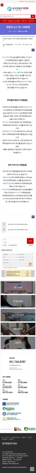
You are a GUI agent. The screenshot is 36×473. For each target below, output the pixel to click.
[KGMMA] (18, 409)
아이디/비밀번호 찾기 (12, 245)
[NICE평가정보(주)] (18, 404)
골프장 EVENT (32, 20)
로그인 (27, 1)
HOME (9, 31)
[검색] (33, 16)
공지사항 (5, 20)
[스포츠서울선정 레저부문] (18, 414)
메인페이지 (22, 1)
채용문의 (11, 439)
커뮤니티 (14, 31)
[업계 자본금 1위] (18, 419)
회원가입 (33, 1)
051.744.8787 (17, 362)
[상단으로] (32, 469)
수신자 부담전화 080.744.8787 (15, 365)
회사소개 (7, 437)
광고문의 (30, 437)
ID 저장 (5, 245)
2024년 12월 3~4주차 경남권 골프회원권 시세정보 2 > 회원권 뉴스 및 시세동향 (18, 8)
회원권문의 (4, 439)
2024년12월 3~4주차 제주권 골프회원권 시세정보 (17, 224)
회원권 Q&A (24, 20)
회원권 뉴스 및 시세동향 (14, 20)
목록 (33, 50)
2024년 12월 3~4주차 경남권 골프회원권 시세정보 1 (18, 229)
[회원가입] (30, 245)
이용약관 (23, 437)
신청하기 (30, 264)
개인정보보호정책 (15, 437)
